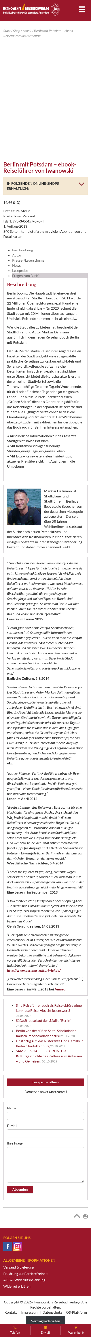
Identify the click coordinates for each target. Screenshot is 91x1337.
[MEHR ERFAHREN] (80, 183)
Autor (16, 255)
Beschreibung (22, 250)
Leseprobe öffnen (45, 1082)
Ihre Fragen (16, 1143)
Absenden (20, 1189)
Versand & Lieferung (18, 1267)
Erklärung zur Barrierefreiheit (25, 1273)
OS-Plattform (76, 1312)
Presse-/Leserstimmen (29, 260)
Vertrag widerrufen (45, 1321)
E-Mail (12, 1125)
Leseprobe (20, 270)
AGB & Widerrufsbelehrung (24, 1280)
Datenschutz (52, 1312)
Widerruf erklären (16, 1286)
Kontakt (10, 1312)
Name (11, 1108)
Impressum (29, 1312)
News (16, 265)
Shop (16, 30)
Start (6, 30)
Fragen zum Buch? (26, 275)
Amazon (61, 989)
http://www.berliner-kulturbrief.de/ (34, 970)
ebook (27, 30)
